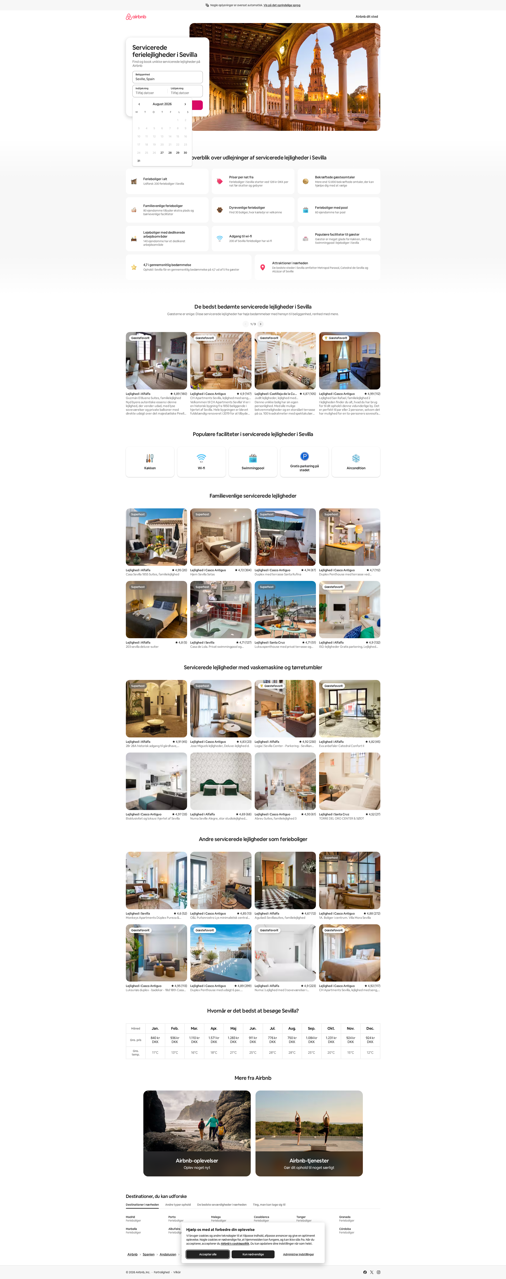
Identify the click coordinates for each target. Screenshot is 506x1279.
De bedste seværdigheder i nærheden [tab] (222, 1204)
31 (138, 161)
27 (162, 152)
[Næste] (260, 324)
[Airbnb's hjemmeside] (136, 16)
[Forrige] (246, 324)
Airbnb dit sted (367, 17)
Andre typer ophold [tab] (178, 1204)
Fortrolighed (162, 1272)
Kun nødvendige (253, 1254)
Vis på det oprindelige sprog (282, 5)
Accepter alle (207, 1254)
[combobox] (168, 79)
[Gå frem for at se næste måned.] (185, 104)
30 (185, 152)
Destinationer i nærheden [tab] (142, 1204)
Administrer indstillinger (298, 1254)
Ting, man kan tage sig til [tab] (269, 1204)
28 (170, 152)
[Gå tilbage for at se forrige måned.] (139, 104)
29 (177, 152)
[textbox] (150, 92)
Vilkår (177, 1272)
